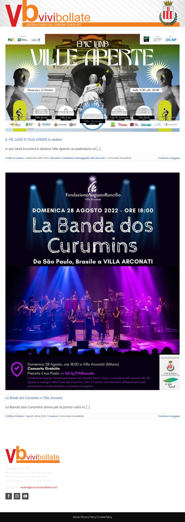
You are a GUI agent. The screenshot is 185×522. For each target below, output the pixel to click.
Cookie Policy (105, 517)
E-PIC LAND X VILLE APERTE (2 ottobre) (33, 140)
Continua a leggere (169, 158)
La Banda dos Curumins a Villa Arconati (34, 398)
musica (53, 416)
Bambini (56, 158)
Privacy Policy (88, 517)
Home (76, 517)
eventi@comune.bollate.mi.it (39, 487)
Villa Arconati (97, 158)
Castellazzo (67, 158)
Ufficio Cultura (16, 158)
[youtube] (25, 496)
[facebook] (8, 496)
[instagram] (17, 496)
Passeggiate (82, 158)
